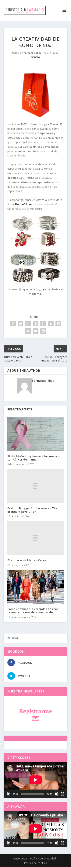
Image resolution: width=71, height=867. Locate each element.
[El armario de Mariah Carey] (35, 538)
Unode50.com (24, 204)
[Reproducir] (8, 794)
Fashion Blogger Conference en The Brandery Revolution (32, 509)
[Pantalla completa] (62, 794)
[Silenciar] (56, 794)
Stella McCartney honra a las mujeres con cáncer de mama (34, 457)
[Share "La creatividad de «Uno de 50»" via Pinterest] (43, 323)
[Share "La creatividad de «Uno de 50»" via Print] (43, 331)
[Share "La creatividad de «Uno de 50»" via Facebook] (13, 323)
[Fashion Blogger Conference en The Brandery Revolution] (35, 486)
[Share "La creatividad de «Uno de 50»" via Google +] (28, 323)
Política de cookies (35, 863)
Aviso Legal (20, 858)
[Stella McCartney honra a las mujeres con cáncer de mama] (35, 434)
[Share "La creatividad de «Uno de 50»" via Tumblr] (35, 323)
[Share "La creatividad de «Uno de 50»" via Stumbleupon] (28, 331)
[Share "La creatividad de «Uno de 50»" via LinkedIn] (51, 323)
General (35, 57)
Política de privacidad (43, 858)
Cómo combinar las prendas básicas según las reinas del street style (33, 610)
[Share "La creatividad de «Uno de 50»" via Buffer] (58, 323)
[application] (36, 780)
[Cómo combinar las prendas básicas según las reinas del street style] (35, 587)
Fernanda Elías (32, 52)
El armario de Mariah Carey (26, 560)
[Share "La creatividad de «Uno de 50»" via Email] (35, 331)
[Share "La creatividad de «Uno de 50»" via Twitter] (20, 323)
